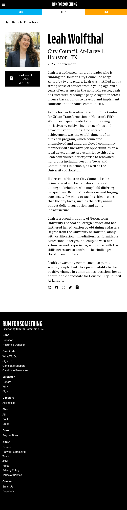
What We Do (9, 356)
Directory (8, 397)
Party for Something (14, 452)
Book (5, 419)
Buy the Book (10, 435)
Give (106, 12)
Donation (7, 340)
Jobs (5, 461)
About (6, 441)
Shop (5, 409)
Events (6, 447)
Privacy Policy (10, 470)
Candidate (8, 351)
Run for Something (64, 4)
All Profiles (8, 403)
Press (5, 465)
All (4, 414)
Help (63, 12)
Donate (6, 382)
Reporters (8, 491)
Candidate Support (13, 366)
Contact (7, 481)
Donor (6, 334)
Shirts (5, 424)
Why (5, 386)
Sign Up (7, 361)
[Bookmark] (77, 287)
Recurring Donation (13, 345)
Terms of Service (12, 475)
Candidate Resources (15, 370)
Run (21, 12)
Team (5, 456)
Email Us (7, 486)
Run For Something (22, 324)
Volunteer (8, 376)
